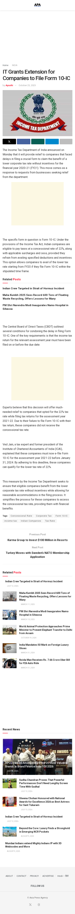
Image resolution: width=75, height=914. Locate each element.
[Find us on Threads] (39, 905)
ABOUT (9, 876)
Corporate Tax (44, 516)
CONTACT (21, 876)
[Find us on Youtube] (35, 905)
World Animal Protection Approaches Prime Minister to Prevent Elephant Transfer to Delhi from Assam (45, 630)
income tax (10, 521)
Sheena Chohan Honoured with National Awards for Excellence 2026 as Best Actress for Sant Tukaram (44, 801)
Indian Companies (31, 521)
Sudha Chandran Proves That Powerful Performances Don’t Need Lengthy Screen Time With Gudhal (43, 783)
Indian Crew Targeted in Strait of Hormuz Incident (33, 288)
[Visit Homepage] (37, 5)
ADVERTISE (48, 876)
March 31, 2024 (28, 653)
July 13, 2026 (26, 791)
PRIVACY (34, 876)
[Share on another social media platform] (66, 141)
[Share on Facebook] (23, 141)
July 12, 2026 (12, 586)
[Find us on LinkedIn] (43, 905)
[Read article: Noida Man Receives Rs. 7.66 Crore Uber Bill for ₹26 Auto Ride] (10, 663)
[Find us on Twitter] (30, 905)
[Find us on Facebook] (26, 905)
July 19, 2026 (12, 771)
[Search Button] (70, 5)
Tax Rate (50, 521)
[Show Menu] (4, 5)
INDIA (14, 65)
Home (5, 65)
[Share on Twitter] (9, 141)
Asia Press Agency (38, 898)
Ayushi (9, 85)
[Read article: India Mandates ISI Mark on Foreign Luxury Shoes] (10, 648)
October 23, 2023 (27, 85)
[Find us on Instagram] (47, 905)
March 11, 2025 (28, 604)
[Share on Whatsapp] (38, 141)
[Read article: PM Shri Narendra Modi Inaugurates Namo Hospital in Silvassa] (10, 615)
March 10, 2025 (28, 619)
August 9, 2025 (27, 836)
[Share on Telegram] (52, 141)
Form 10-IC (62, 516)
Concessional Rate (21, 516)
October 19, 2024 (28, 638)
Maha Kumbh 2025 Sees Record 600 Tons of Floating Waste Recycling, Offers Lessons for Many (45, 596)
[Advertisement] (37, 35)
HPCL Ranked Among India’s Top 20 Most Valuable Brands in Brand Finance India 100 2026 (36, 764)
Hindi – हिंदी (63, 876)
